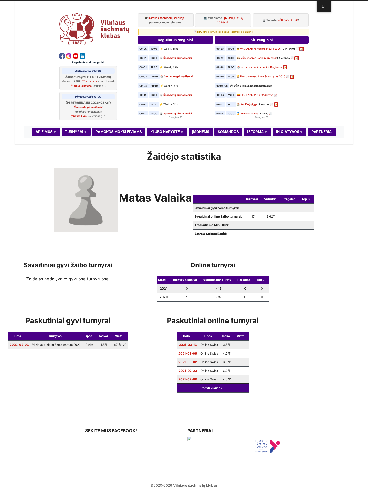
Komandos (228, 132)
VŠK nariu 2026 (287, 20)
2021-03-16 (188, 344)
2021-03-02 (187, 362)
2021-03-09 (187, 353)
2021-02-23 (188, 370)
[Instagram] (68, 55)
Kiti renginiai (261, 40)
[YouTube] (75, 55)
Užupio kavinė (83, 85)
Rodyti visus (211, 388)
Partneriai (322, 132)
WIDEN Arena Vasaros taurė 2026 (260, 48)
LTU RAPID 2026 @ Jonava (256, 95)
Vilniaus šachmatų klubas (195, 485)
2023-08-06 (19, 344)
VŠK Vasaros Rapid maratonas (259, 57)
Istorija (255, 132)
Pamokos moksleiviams (119, 132)
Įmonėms (200, 132)
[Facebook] (62, 55)
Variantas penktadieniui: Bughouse (261, 67)
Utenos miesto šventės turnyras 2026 (262, 76)
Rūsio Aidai (80, 116)
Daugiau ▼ (175, 117)
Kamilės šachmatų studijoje (166, 18)
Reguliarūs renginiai (175, 40)
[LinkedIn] (82, 55)
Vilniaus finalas (249, 113)
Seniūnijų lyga (248, 104)
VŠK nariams (89, 81)
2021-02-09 (187, 379)
